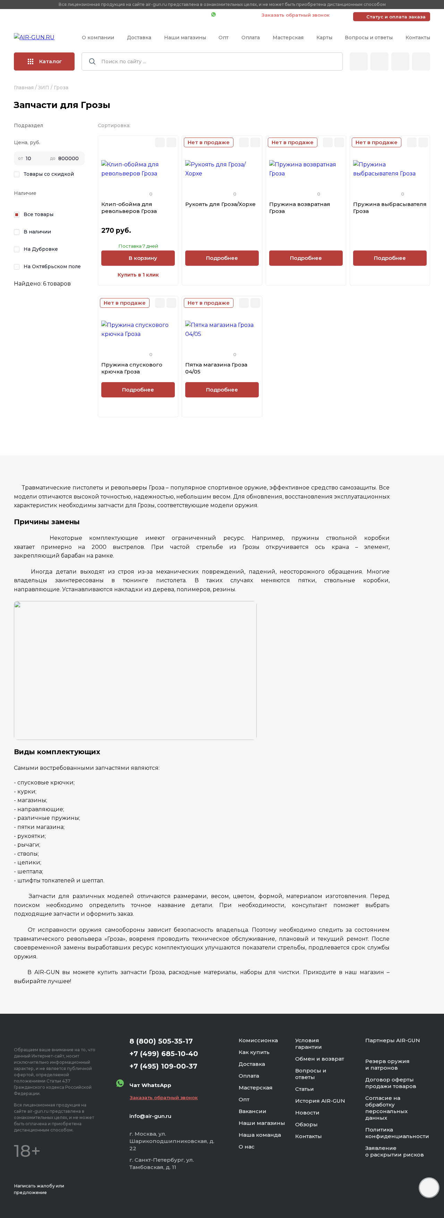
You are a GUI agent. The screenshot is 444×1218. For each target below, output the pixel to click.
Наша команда (260, 1134)
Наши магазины (185, 37)
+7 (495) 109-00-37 (175, 15)
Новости (307, 1112)
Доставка (139, 37)
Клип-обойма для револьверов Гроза (129, 207)
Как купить (254, 1052)
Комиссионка (258, 1040)
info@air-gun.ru (150, 1116)
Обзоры (306, 1124)
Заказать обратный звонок (296, 15)
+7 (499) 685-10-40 (105, 15)
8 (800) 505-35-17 (161, 1041)
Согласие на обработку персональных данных (386, 1108)
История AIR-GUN (320, 1100)
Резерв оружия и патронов (387, 1064)
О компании (98, 37)
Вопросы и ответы (369, 37)
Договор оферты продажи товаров (390, 1082)
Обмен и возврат (319, 1058)
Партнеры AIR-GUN (392, 1040)
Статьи (304, 1089)
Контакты (417, 37)
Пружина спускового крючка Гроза (131, 368)
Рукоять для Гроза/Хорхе (220, 204)
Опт (224, 37)
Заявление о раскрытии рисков (394, 1151)
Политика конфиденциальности (397, 1132)
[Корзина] (421, 61)
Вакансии (252, 1111)
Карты (324, 37)
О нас (247, 1146)
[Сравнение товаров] (379, 61)
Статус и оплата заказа (396, 16)
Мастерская (288, 37)
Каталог (50, 61)
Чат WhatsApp (235, 15)
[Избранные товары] (400, 61)
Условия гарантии (308, 1043)
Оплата (250, 37)
